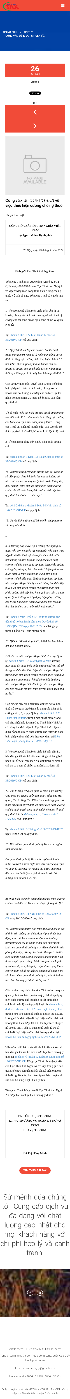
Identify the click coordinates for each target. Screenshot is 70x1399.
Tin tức (28, 32)
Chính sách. (51, 1393)
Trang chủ (10, 32)
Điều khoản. (38, 1393)
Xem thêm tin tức (35, 1170)
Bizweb (26, 1393)
